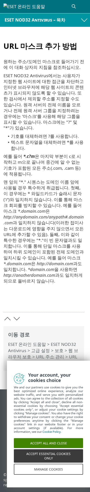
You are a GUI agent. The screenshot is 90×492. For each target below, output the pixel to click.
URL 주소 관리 (50, 357)
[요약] (78, 301)
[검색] (74, 6)
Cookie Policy (51, 435)
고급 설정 (40, 350)
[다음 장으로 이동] (17, 319)
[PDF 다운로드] (66, 301)
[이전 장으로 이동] (7, 319)
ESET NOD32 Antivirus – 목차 (35, 20)
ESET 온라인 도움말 (27, 344)
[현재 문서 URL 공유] (55, 301)
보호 (59, 350)
